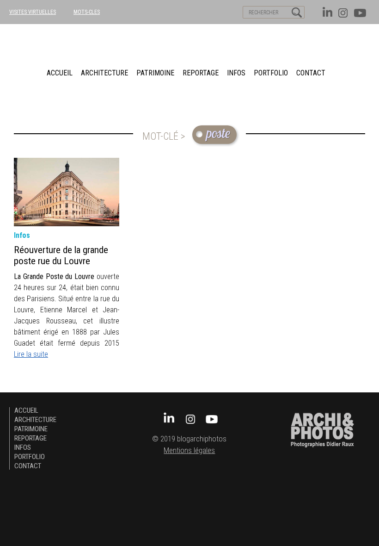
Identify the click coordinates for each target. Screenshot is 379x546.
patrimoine (155, 72)
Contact (310, 72)
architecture (104, 72)
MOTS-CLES (86, 12)
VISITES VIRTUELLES (32, 12)
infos (22, 235)
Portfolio (271, 72)
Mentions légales (189, 450)
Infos (236, 72)
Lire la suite (31, 354)
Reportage (201, 72)
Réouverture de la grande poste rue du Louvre (61, 255)
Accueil (60, 72)
